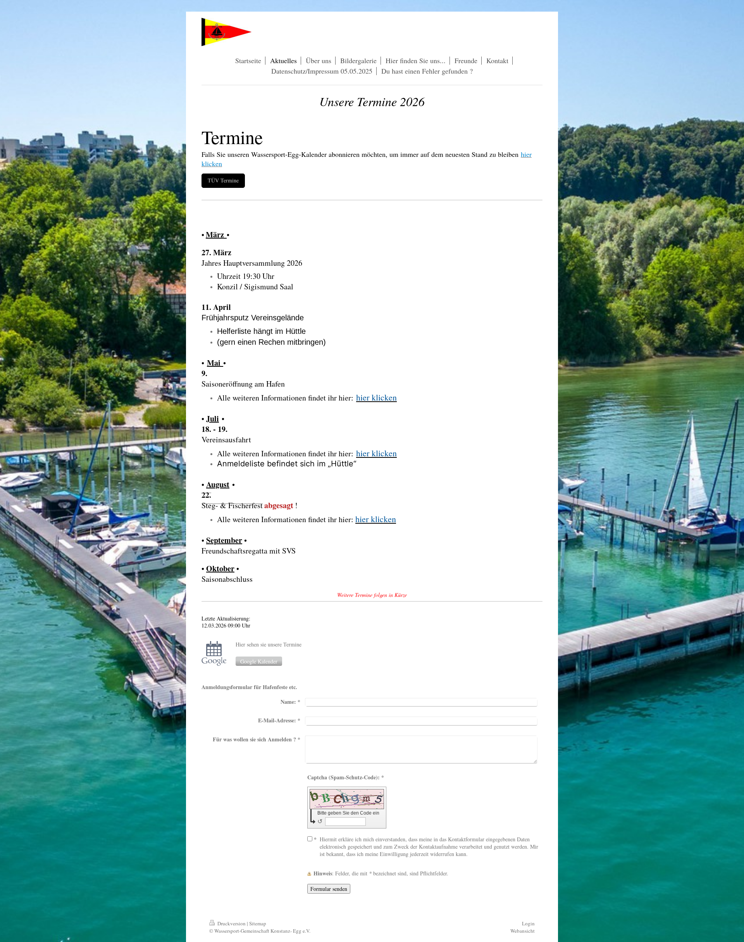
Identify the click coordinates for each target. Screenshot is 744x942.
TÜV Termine (223, 180)
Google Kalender (258, 661)
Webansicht (522, 930)
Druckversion (231, 923)
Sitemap (257, 923)
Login (528, 923)
